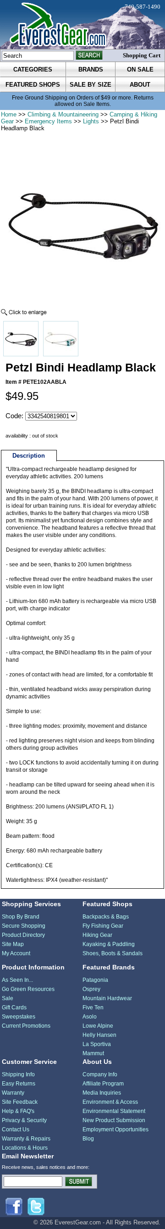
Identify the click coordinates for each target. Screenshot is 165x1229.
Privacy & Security (24, 1120)
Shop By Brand (20, 916)
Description (28, 455)
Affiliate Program (103, 1083)
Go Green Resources (28, 989)
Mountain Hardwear (107, 998)
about (140, 84)
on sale (140, 69)
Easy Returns (18, 1083)
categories (32, 69)
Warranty (13, 1093)
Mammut (93, 1053)
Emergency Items (48, 121)
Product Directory (23, 935)
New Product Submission (113, 1120)
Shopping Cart (141, 55)
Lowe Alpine (97, 1026)
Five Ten (93, 1007)
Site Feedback (20, 1102)
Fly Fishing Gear (102, 926)
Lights (91, 121)
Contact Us (15, 1129)
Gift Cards (14, 1007)
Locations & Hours (25, 1148)
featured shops (33, 84)
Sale (7, 998)
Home (8, 114)
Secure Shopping (23, 926)
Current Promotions (26, 1026)
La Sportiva (96, 1044)
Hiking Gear (97, 935)
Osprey (91, 989)
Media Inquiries (101, 1093)
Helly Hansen (99, 1035)
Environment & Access (110, 1102)
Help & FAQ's (18, 1111)
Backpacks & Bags (105, 916)
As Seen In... (17, 980)
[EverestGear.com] (82, 24)
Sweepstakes (18, 1016)
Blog (88, 1138)
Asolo (89, 1016)
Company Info (99, 1074)
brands (90, 69)
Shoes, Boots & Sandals (112, 953)
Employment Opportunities (115, 1129)
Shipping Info (18, 1074)
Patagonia (95, 980)
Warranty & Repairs (26, 1138)
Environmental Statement (113, 1111)
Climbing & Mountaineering (63, 114)
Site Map (13, 944)
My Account (16, 953)
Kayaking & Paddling (108, 944)
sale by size (90, 84)
